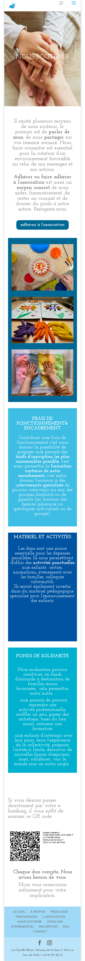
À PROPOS (38, 912)
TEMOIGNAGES (26, 916)
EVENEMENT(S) (22, 926)
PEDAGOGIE (59, 912)
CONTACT (40, 931)
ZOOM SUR (55, 921)
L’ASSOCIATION (54, 916)
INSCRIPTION (48, 926)
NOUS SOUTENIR (30, 921)
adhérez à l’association (42, 225)
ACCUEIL (19, 912)
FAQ (66, 926)
